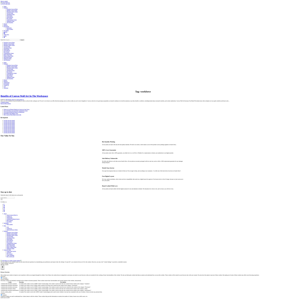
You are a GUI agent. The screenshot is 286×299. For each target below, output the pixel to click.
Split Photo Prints (8, 57)
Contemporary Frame (12, 19)
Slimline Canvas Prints (12, 10)
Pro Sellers (6, 30)
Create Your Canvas (11, 251)
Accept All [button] (10, 263)
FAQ (8, 227)
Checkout (6, 88)
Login (5, 36)
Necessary (4, 278)
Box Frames (9, 18)
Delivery (6, 25)
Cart (5, 86)
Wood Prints (9, 15)
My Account (9, 254)
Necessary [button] (3, 276)
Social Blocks (10, 17)
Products (6, 7)
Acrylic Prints (10, 13)
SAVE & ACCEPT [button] (5, 297)
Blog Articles (10, 220)
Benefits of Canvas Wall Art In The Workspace (24, 96)
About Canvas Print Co (12, 215)
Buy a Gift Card (10, 256)
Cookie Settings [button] (4, 263)
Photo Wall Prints (8, 54)
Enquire (5, 32)
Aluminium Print (10, 14)
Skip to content (4, 1)
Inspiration (9, 28)
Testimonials (6, 82)
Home (5, 6)
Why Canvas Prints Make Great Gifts (12, 114)
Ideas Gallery (10, 224)
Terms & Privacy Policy (12, 229)
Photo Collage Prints (8, 56)
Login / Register (10, 255)
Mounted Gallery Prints (12, 11)
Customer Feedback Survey (13, 219)
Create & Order (7, 250)
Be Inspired (6, 26)
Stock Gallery (10, 29)
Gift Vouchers (10, 22)
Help (5, 225)
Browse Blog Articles (6, 103)
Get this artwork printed (9, 120)
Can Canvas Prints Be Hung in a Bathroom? (14, 112)
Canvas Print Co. (20, 99)
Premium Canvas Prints (12, 9)
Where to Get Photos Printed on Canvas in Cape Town (16, 109)
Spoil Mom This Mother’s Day (11, 113)
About (5, 213)
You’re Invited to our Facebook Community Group (16, 110)
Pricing (5, 23)
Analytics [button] (3, 293)
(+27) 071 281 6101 (5, 4)
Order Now (6, 34)
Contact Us (6, 85)
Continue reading (5, 102)
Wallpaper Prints (10, 21)
